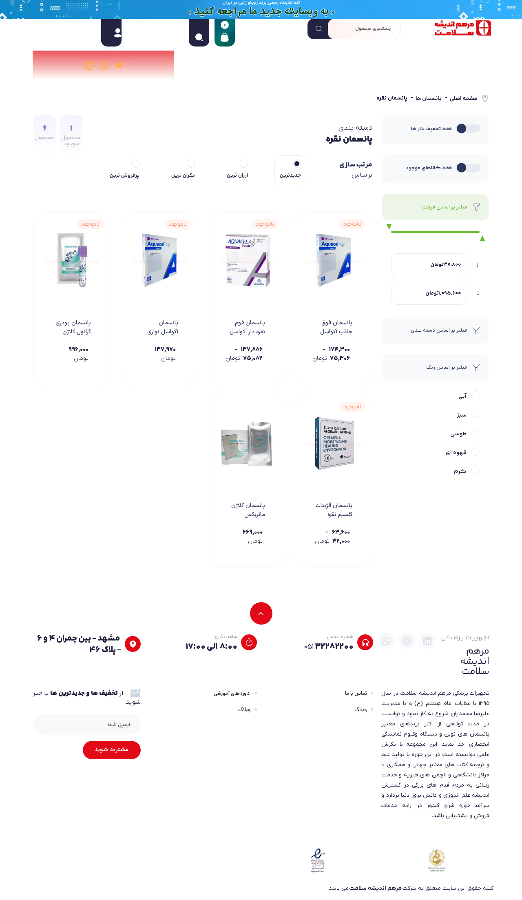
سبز (462, 415)
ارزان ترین (237, 175)
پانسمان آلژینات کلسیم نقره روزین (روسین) (334, 514)
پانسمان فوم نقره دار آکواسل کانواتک (247, 332)
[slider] (387, 227)
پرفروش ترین (124, 175)
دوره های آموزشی (232, 693)
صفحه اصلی (463, 98)
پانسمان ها (429, 98)
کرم (460, 471)
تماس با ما (356, 693)
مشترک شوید (112, 749)
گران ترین (183, 175)
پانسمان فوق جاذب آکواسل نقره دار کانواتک (334, 332)
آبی (462, 396)
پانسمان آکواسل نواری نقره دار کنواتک (161, 332)
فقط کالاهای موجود (428, 168)
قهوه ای (456, 452)
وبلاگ (360, 710)
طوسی (458, 434)
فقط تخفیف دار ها (431, 129)
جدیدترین (290, 175)
